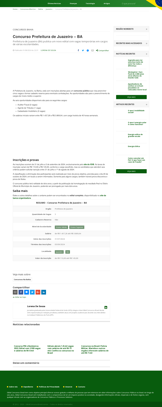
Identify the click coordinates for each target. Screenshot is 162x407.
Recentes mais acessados (129, 43)
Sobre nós (13, 387)
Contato (81, 387)
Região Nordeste (124, 29)
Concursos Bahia (23, 29)
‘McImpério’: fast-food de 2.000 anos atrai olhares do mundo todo (136, 75)
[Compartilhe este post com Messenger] (87, 50)
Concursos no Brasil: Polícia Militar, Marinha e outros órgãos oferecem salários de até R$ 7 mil (95, 349)
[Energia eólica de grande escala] (121, 137)
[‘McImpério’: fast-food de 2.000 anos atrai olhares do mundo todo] (121, 75)
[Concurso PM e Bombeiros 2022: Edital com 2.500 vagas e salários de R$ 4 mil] (28, 342)
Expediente (28, 387)
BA (68, 252)
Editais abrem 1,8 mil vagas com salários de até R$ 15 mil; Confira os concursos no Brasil (61, 349)
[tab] (131, 29)
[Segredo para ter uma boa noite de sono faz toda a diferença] (121, 63)
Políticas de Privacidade (49, 387)
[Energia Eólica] (121, 149)
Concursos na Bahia (22, 279)
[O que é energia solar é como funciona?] (121, 125)
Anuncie (68, 387)
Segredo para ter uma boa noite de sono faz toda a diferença (135, 63)
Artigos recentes (125, 104)
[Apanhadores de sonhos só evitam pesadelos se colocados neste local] (121, 87)
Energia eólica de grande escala (135, 135)
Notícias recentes (125, 53)
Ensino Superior (76, 227)
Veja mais (131, 97)
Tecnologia (90, 3)
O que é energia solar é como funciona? (137, 123)
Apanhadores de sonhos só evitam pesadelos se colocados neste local (137, 87)
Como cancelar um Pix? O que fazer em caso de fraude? (136, 160)
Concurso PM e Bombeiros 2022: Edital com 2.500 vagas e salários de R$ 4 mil (27, 348)
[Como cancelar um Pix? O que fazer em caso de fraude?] (121, 161)
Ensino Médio (61, 227)
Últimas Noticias (54, 3)
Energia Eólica (134, 146)
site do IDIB (89, 164)
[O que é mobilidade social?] (121, 113)
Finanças (73, 3)
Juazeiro (59, 252)
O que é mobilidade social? (136, 111)
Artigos (107, 3)
